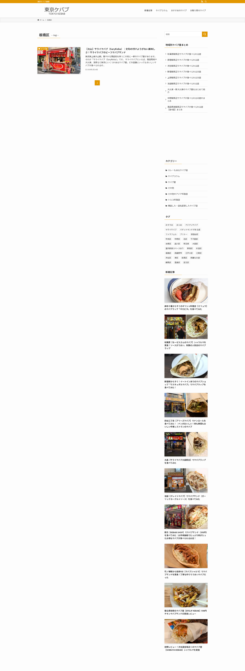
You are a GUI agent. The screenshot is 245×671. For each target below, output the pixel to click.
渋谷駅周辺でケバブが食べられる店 (183, 65)
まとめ (179, 225)
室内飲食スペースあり (175, 248)
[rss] (202, 1)
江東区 (199, 253)
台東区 (168, 243)
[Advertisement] (186, 135)
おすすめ (169, 225)
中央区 (168, 239)
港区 (176, 257)
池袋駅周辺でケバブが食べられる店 (183, 83)
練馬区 (168, 262)
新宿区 (190, 248)
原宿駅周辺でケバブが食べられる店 (183, 59)
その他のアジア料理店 (178, 193)
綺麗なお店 (195, 257)
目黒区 (184, 257)
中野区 (177, 239)
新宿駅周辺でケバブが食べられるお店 (184, 71)
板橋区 (168, 253)
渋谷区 (168, 257)
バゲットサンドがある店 (190, 229)
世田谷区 (194, 234)
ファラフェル (171, 234)
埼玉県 (186, 243)
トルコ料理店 (174, 199)
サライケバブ (171, 229)
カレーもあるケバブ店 (178, 170)
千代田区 (194, 239)
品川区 (177, 243)
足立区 (186, 262)
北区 (185, 239)
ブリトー (183, 234)
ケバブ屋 (172, 182)
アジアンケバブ (191, 225)
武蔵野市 (178, 253)
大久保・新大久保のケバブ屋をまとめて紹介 (186, 91)
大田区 (195, 243)
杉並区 (199, 248)
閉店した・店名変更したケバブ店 (183, 205)
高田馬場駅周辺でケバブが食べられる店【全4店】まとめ (185, 108)
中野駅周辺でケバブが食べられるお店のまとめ (186, 99)
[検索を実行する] (205, 34)
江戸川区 (189, 253)
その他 (171, 187)
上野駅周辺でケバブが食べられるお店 (184, 77)
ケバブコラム (174, 176)
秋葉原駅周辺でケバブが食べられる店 (184, 54)
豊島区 (177, 262)
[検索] (206, 1)
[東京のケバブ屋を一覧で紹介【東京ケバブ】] (56, 10)
